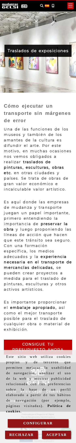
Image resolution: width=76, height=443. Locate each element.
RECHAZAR (21, 435)
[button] (70, 5)
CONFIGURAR (38, 423)
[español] (47, 5)
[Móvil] (53, 6)
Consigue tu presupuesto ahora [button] (38, 347)
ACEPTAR (56, 435)
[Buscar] (42, 6)
